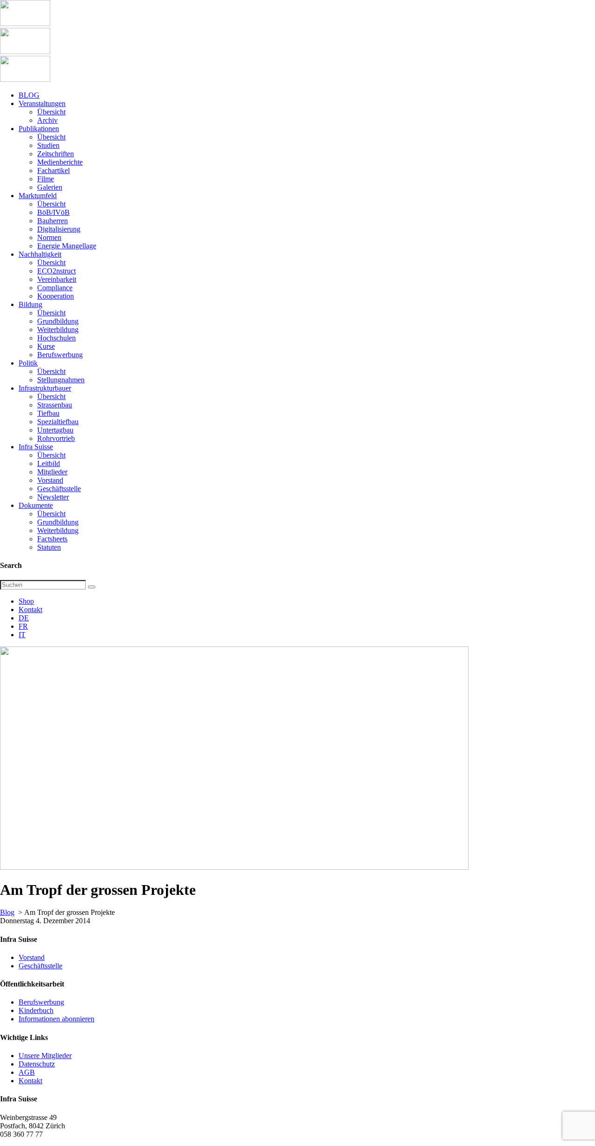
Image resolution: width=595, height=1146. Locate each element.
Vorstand (32, 957)
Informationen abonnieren (56, 1019)
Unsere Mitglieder (45, 1055)
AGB (27, 1072)
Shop (26, 601)
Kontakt (30, 609)
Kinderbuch (36, 1010)
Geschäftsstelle (40, 966)
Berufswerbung (41, 1002)
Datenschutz (37, 1064)
